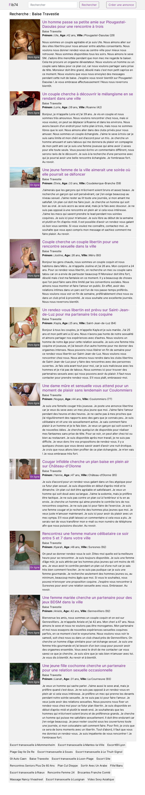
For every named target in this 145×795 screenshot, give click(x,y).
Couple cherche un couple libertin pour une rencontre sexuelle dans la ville (80, 244)
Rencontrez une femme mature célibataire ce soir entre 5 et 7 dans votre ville (85, 535)
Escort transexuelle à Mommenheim (32, 745)
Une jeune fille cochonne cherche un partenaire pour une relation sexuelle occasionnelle (84, 667)
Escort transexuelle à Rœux (27, 772)
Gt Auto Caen (18, 758)
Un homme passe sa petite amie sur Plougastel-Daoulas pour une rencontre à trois (84, 24)
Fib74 (13, 5)
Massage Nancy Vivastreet (26, 779)
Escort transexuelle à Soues (55, 751)
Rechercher (89, 5)
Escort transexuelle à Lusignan (65, 779)
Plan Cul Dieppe (68, 765)
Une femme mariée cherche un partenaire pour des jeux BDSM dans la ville (87, 599)
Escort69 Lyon (116, 745)
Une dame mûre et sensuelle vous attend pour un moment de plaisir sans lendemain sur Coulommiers (87, 388)
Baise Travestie (39, 758)
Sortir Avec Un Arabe (94, 765)
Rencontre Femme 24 (61, 772)
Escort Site (103, 758)
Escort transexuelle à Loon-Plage (73, 758)
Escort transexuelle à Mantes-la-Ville (81, 745)
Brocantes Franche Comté (94, 772)
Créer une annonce (121, 5)
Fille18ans (116, 765)
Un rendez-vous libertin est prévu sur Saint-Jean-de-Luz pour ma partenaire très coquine (86, 312)
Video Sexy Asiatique (101, 779)
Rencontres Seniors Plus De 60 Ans (32, 765)
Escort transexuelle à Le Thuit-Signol (99, 751)
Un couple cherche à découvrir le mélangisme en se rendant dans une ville (87, 96)
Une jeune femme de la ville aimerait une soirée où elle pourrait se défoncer (86, 172)
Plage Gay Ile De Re (22, 751)
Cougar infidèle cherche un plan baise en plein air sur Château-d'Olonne (85, 463)
